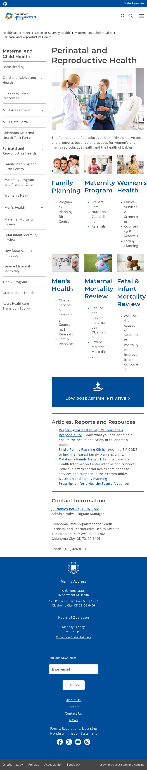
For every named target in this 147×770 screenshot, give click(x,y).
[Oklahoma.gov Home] (5, 3)
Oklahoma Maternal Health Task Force (18, 135)
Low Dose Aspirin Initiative (18, 253)
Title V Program (15, 282)
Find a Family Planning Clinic (82, 449)
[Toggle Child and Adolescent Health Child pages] (42, 78)
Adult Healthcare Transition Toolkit (16, 305)
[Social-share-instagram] (87, 742)
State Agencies (134, 3)
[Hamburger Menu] (141, 16)
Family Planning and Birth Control (20, 166)
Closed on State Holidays (73, 637)
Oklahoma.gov (13, 765)
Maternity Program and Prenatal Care (19, 182)
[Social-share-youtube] (78, 742)
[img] (65, 164)
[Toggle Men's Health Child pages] (42, 207)
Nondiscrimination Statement (73, 733)
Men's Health (62, 284)
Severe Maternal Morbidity (17, 268)
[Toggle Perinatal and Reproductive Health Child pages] (42, 149)
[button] (98, 398)
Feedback (73, 765)
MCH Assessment (16, 110)
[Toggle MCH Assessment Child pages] (42, 110)
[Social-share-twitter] (69, 742)
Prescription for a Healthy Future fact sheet (94, 483)
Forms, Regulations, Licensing (73, 728)
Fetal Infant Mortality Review (20, 237)
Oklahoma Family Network (80, 459)
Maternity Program (99, 186)
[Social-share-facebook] (60, 742)
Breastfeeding (14, 67)
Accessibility (53, 765)
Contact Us (73, 713)
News (73, 720)
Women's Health (132, 186)
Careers (73, 707)
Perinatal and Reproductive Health (19, 150)
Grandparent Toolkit (18, 292)
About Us (73, 700)
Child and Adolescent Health (19, 80)
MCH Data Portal (16, 122)
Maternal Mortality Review (98, 288)
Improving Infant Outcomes (16, 95)
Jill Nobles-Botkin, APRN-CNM (75, 509)
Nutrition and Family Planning (83, 478)
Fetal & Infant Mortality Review (131, 292)
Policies (33, 765)
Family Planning (66, 186)
